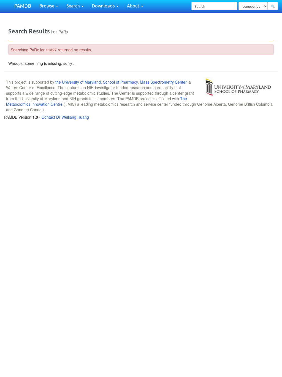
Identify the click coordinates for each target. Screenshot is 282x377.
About (133, 5)
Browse (47, 5)
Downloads (104, 5)
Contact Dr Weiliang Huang (65, 117)
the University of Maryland (78, 82)
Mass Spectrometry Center (163, 82)
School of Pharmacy (120, 82)
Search (73, 5)
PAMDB (22, 6)
